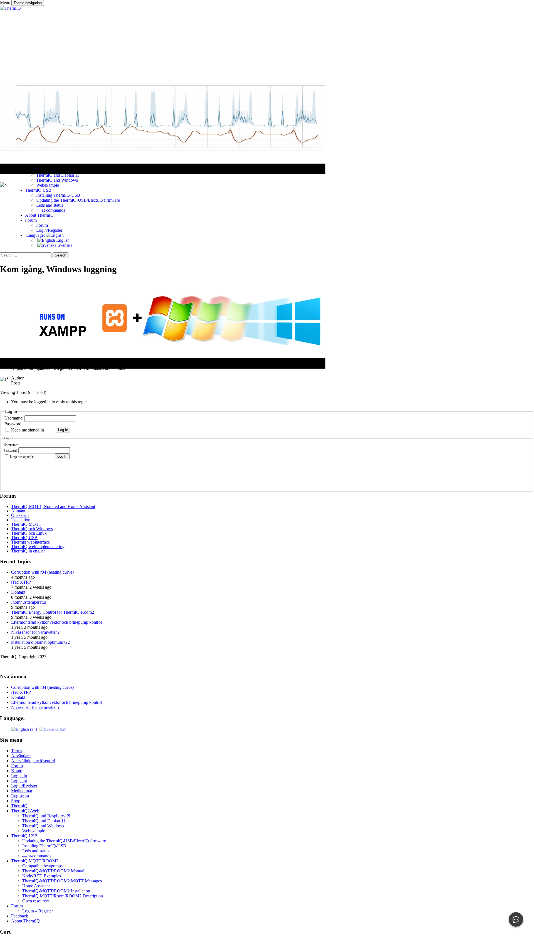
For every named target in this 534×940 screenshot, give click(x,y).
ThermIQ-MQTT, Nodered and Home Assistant (53, 506)
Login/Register (24, 785)
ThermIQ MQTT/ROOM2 (34, 860)
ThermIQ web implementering (38, 546)
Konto (16, 770)
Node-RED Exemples (41, 876)
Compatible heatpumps (42, 865)
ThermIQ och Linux (29, 533)
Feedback (19, 916)
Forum (17, 765)
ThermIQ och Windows (32, 528)
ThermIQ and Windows (43, 825)
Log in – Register (37, 911)
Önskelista (20, 515)
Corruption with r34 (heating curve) (42, 572)
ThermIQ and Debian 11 (43, 820)
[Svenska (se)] (52, 728)
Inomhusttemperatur (28, 602)
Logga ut (19, 780)
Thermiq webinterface (30, 542)
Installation (20, 519)
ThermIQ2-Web (25, 810)
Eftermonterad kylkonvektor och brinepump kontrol (56, 622)
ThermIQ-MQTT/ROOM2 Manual (53, 871)
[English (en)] (24, 728)
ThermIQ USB (24, 537)
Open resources (36, 901)
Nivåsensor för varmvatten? (35, 632)
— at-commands (36, 855)
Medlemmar (21, 790)
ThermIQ (19, 805)
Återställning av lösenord (33, 760)
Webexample (33, 830)
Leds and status (35, 850)
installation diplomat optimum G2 (40, 642)
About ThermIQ (25, 921)
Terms (16, 750)
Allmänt (18, 511)
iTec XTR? (21, 582)
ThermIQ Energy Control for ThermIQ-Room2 (52, 612)
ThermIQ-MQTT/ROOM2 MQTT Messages (62, 881)
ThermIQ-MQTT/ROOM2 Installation (56, 891)
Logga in (19, 775)
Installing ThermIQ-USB (44, 845)
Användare (21, 755)
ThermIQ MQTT (26, 524)
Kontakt (18, 592)
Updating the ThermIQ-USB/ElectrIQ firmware (64, 840)
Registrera (20, 795)
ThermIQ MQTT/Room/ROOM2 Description (62, 896)
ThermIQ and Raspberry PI (46, 815)
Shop (15, 800)
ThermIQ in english (28, 551)
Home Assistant (36, 886)
